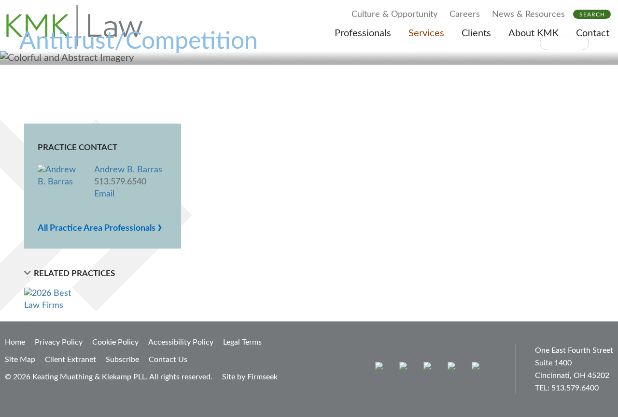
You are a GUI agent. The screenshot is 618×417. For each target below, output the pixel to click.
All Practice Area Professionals (100, 228)
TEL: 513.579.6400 (567, 388)
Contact (592, 33)
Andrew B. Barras (128, 170)
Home (15, 342)
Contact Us (168, 359)
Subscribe (122, 359)
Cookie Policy (115, 342)
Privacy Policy (59, 342)
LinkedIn (429, 368)
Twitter (454, 368)
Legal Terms (242, 342)
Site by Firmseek (250, 377)
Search (592, 14)
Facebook (405, 368)
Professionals (363, 33)
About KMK (533, 33)
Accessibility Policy (180, 342)
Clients (476, 33)
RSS (478, 368)
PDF (564, 43)
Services (426, 33)
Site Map (20, 359)
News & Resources (528, 14)
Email (104, 194)
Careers (464, 14)
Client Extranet (70, 359)
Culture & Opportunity (394, 14)
